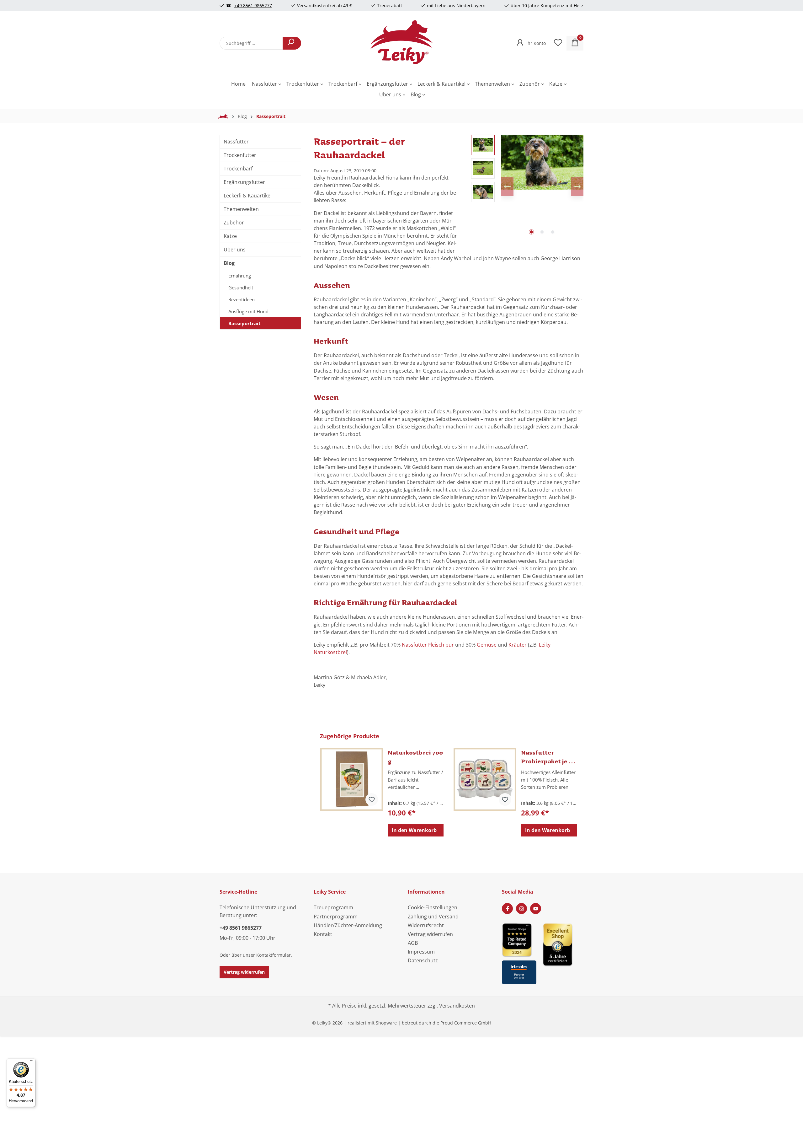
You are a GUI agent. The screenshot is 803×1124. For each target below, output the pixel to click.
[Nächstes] (577, 186)
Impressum (421, 951)
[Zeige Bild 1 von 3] (531, 232)
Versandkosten (457, 1005)
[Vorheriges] (507, 186)
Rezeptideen (241, 299)
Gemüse (487, 644)
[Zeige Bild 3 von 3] (552, 232)
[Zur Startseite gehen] (401, 42)
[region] (527, 186)
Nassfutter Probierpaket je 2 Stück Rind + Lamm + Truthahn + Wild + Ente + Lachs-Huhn (547, 757)
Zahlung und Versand (433, 916)
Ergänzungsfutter (244, 182)
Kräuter (517, 644)
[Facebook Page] (507, 908)
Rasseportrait (244, 323)
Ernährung (239, 275)
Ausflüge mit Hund (248, 311)
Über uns (235, 249)
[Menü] (31, 1062)
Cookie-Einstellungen (432, 907)
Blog (229, 263)
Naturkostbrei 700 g (415, 757)
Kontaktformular (273, 955)
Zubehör (234, 222)
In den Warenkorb (414, 830)
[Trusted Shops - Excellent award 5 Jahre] (563, 951)
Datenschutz (423, 960)
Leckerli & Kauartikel (248, 195)
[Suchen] (292, 43)
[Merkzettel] (558, 43)
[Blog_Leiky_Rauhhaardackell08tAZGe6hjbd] (542, 162)
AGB (413, 942)
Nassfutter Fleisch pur (428, 644)
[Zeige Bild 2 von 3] (542, 232)
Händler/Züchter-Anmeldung (348, 925)
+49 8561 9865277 (253, 5)
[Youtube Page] (535, 908)
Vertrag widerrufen (244, 972)
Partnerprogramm (336, 916)
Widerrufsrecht (426, 925)
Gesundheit (240, 287)
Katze (230, 236)
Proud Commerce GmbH (465, 1023)
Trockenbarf (238, 168)
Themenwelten (241, 209)
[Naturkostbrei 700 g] (351, 779)
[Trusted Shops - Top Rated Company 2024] (519, 939)
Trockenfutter (240, 155)
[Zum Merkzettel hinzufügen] (371, 799)
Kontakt (323, 934)
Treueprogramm (333, 907)
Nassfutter (236, 141)
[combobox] (251, 43)
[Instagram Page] (521, 908)
